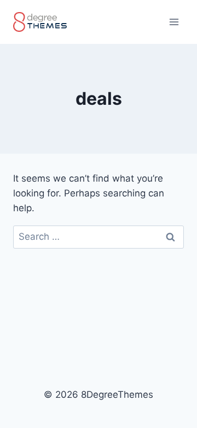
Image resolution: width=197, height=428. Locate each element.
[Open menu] (174, 21)
